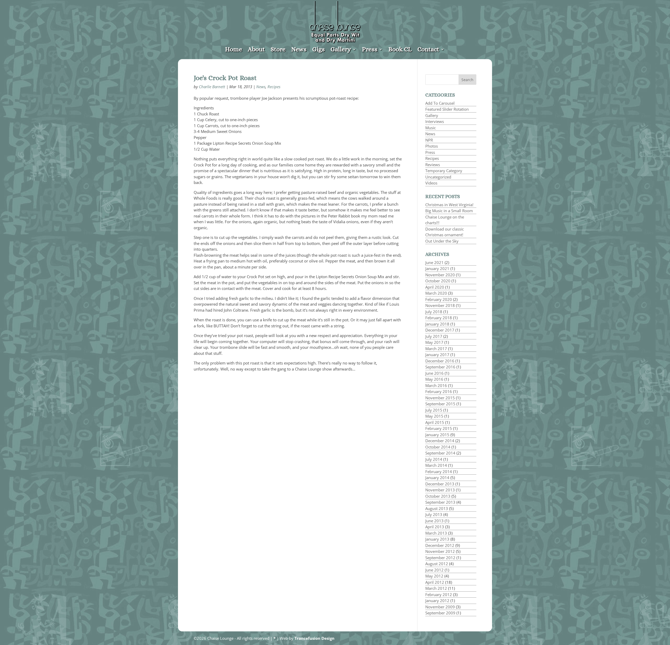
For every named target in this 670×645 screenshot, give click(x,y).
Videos (431, 183)
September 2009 (440, 612)
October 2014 (437, 447)
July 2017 (433, 336)
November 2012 (440, 551)
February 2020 (438, 299)
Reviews (432, 164)
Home (233, 50)
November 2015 (440, 397)
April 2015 (434, 422)
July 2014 (433, 459)
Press (369, 50)
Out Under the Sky (442, 241)
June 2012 (434, 570)
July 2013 (433, 514)
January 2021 (437, 268)
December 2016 (439, 360)
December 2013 (439, 483)
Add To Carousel (440, 103)
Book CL (400, 50)
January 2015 (437, 434)
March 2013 (436, 533)
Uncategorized (438, 177)
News (298, 50)
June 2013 (434, 520)
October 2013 (437, 496)
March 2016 (436, 385)
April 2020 (434, 287)
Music (430, 127)
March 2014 (436, 465)
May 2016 (434, 379)
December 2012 (439, 545)
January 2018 (437, 324)
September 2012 (440, 557)
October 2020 (437, 280)
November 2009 (440, 606)
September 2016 (440, 366)
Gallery (341, 50)
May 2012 (434, 576)
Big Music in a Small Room (449, 210)
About (256, 50)
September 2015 (440, 403)
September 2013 (440, 502)
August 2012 (436, 563)
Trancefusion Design (314, 638)
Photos (431, 146)
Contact (428, 50)
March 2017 (436, 348)
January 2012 (437, 600)
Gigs (318, 50)
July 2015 (433, 410)
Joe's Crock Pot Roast (225, 78)
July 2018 (433, 311)
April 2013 (434, 526)
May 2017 (434, 342)
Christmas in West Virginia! (449, 204)
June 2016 (434, 373)
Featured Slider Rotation (447, 109)
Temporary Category (443, 170)
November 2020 (440, 274)
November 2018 (440, 305)
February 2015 (438, 428)
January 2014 (437, 477)
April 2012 (434, 582)
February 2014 (438, 471)
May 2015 (434, 416)
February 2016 (438, 391)
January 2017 (437, 354)
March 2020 (436, 293)
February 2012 (438, 594)
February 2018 (438, 317)
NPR (429, 140)
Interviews (434, 121)
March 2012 (436, 588)
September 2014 (440, 453)
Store (278, 50)
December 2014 (439, 440)
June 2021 (434, 262)
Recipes (273, 86)
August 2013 (436, 508)
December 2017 (439, 330)
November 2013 (440, 489)
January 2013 (437, 539)
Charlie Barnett (212, 86)
